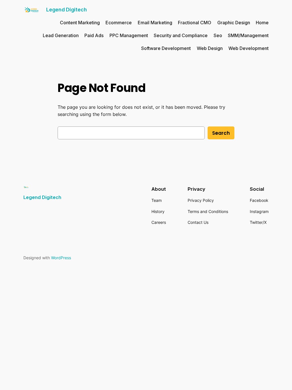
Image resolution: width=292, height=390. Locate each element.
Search (221, 133)
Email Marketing (155, 22)
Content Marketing (80, 22)
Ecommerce (119, 22)
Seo (218, 35)
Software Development (166, 48)
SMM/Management (248, 35)
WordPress (61, 257)
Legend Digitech (66, 10)
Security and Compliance (181, 35)
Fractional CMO (194, 22)
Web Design (210, 48)
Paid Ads (94, 35)
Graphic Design (233, 22)
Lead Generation (61, 35)
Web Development (248, 48)
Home (262, 22)
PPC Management (129, 35)
